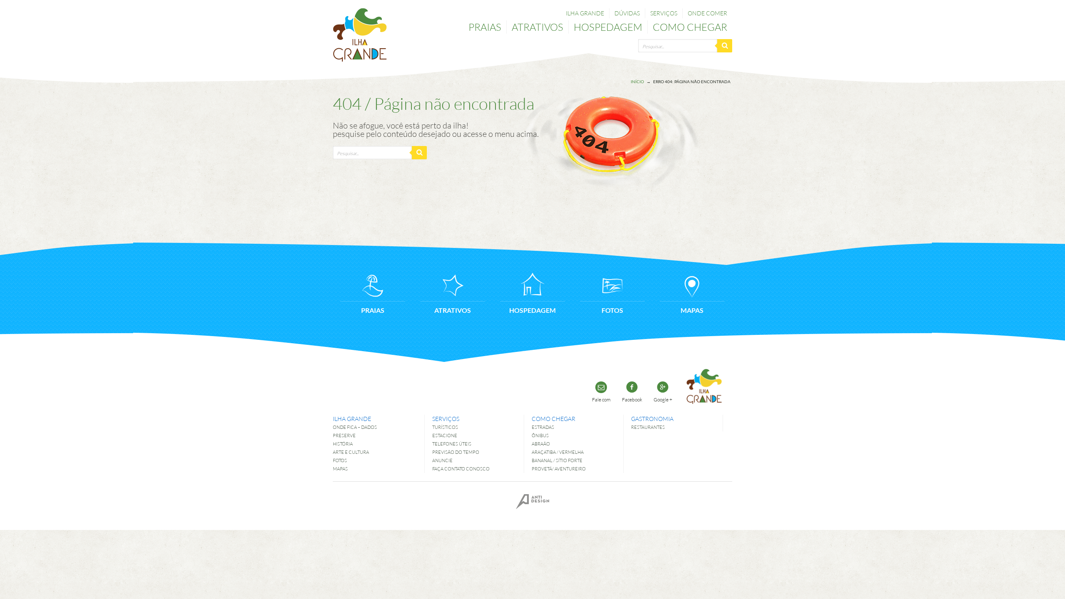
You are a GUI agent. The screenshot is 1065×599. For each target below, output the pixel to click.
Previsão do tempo (455, 452)
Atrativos (537, 27)
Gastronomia (652, 418)
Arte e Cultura (351, 452)
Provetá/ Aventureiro (559, 468)
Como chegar (690, 27)
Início (637, 81)
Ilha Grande (585, 13)
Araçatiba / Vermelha (558, 452)
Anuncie (442, 460)
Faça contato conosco (461, 468)
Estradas (543, 427)
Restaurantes (648, 427)
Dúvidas (627, 13)
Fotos (340, 460)
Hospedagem (608, 27)
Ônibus (540, 435)
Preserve (344, 435)
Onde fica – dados (355, 427)
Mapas (340, 468)
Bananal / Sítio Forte (557, 460)
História (343, 443)
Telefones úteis (451, 443)
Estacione (444, 435)
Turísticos (445, 427)
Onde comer (707, 13)
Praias (484, 27)
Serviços (663, 13)
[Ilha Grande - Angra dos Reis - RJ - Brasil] (360, 35)
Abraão (541, 443)
